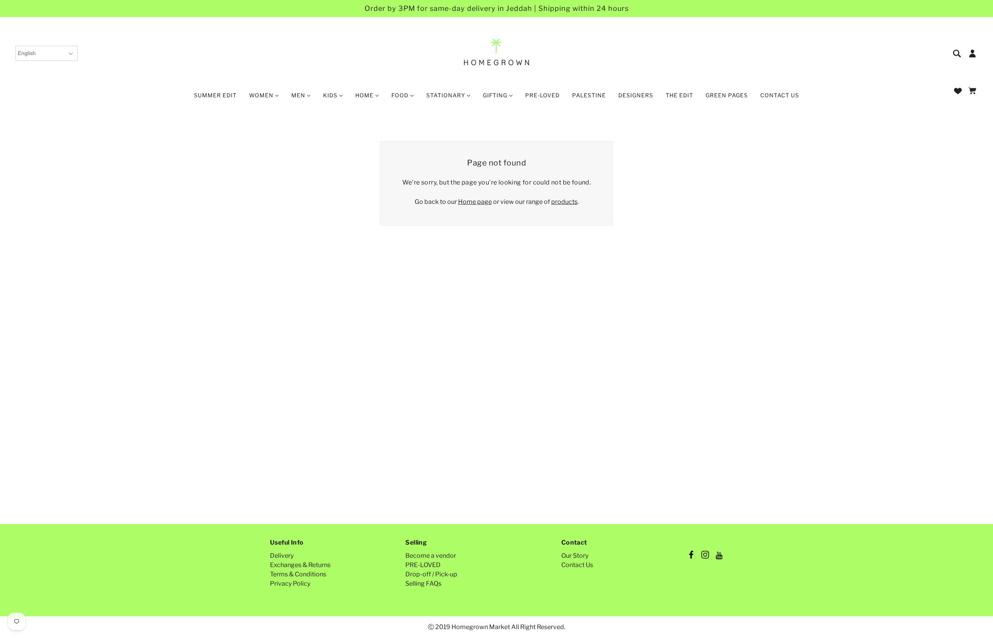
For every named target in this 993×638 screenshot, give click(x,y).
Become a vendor (430, 555)
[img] (957, 53)
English (27, 53)
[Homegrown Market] (497, 52)
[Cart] (973, 91)
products (564, 201)
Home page (475, 201)
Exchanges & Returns (300, 565)
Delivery (282, 555)
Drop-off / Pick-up (431, 574)
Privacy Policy (290, 583)
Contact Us (577, 565)
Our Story (574, 555)
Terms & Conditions (298, 574)
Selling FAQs (423, 583)
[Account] (972, 53)
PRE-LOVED (423, 565)
